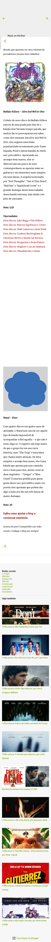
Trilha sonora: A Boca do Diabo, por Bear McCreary (24, 723)
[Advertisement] (29, 17)
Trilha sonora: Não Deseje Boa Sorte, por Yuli (22, 627)
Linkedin (6, 589)
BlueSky (6, 576)
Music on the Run (16, 35)
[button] (5, 41)
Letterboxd (7, 586)
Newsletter (7, 592)
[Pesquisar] (47, 18)
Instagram (7, 579)
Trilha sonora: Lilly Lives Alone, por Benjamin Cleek (24, 820)
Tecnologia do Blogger (27, 938)
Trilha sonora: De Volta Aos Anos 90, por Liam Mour (25, 658)
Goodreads (7, 584)
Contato (6, 573)
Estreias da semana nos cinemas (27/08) (19, 789)
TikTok (5, 581)
